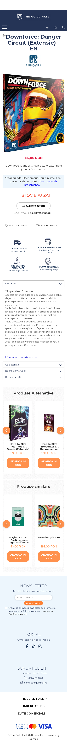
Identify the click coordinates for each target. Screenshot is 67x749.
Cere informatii (48, 225)
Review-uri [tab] (13, 377)
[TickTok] (34, 646)
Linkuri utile (32, 706)
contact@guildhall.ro (35, 682)
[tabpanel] (33, 113)
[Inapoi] (2, 35)
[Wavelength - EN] (49, 516)
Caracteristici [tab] (12, 364)
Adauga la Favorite (19, 225)
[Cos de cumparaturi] (55, 27)
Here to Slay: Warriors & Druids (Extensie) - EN (18, 446)
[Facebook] (27, 646)
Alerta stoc (35, 206)
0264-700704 (35, 678)
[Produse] (5, 28)
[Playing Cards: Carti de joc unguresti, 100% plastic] (18, 516)
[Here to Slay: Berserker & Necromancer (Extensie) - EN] (49, 422)
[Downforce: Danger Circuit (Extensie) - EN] (33, 113)
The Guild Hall (32, 698)
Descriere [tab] (10, 283)
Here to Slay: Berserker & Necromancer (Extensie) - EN (49, 446)
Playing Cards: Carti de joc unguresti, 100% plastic (18, 540)
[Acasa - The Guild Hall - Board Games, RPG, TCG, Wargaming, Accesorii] (33, 16)
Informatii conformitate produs (22, 357)
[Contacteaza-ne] (47, 27)
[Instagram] (40, 646)
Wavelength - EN (49, 537)
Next (61, 116)
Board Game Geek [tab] (15, 370)
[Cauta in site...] (63, 27)
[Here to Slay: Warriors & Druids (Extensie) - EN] (18, 422)
